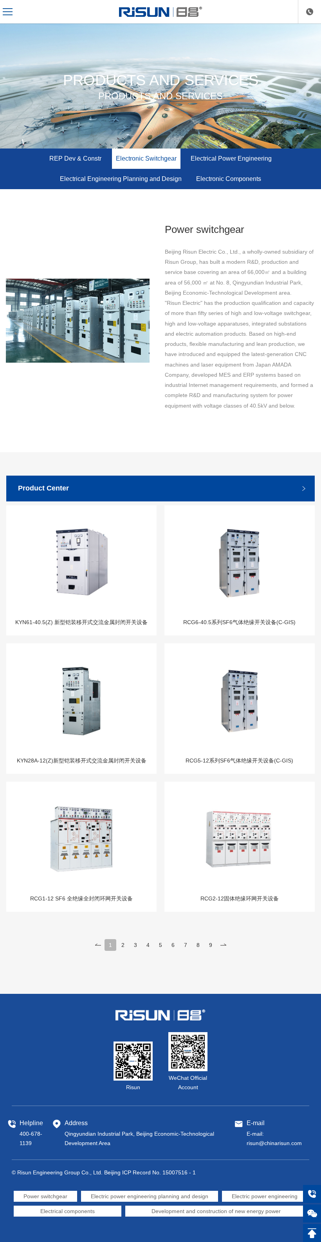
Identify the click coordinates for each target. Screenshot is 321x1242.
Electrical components (67, 1211)
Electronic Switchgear (146, 158)
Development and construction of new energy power (216, 1211)
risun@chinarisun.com (274, 1143)
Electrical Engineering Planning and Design (121, 178)
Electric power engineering (265, 1196)
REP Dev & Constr (75, 158)
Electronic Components (228, 178)
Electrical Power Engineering (231, 158)
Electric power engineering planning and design (149, 1196)
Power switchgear (45, 1196)
